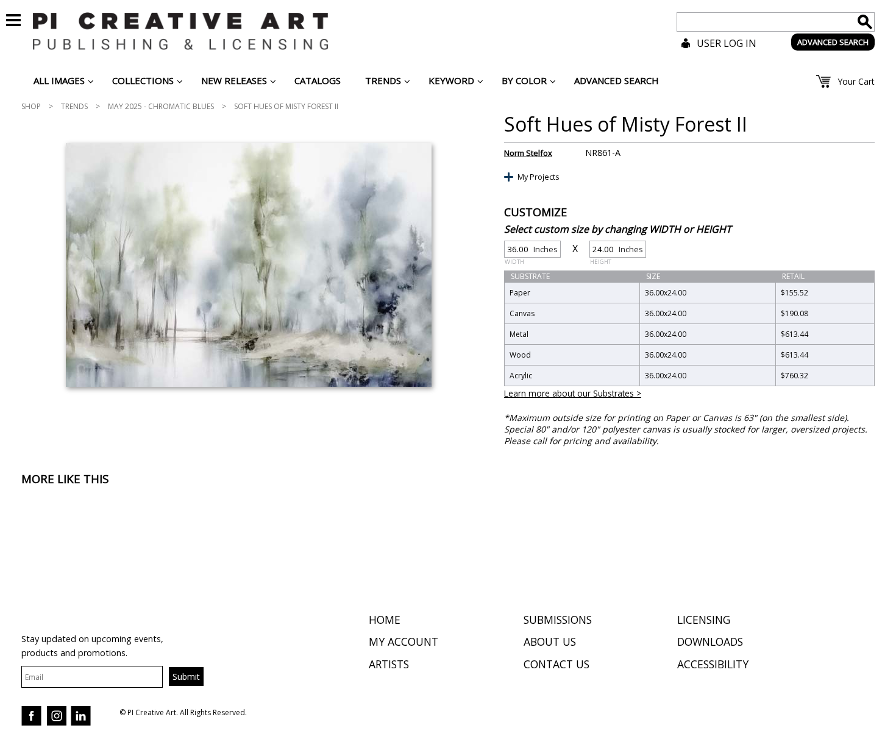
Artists (389, 664)
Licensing (703, 619)
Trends (74, 106)
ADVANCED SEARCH (833, 42)
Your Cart (856, 81)
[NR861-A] (248, 265)
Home (384, 619)
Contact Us (556, 664)
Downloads (710, 641)
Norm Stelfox (528, 152)
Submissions (558, 619)
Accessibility (712, 664)
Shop (31, 106)
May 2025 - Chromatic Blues (161, 106)
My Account (403, 641)
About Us (550, 641)
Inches (531, 251)
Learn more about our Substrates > (572, 393)
